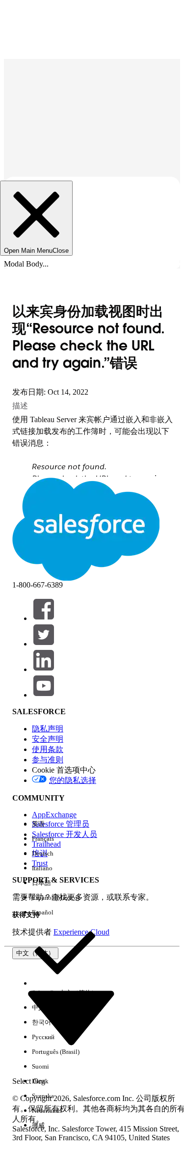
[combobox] (71, 1016)
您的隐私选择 (72, 780)
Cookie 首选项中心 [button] (64, 770)
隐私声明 (47, 729)
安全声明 (47, 739)
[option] (65, 824)
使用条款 (47, 749)
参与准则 (47, 759)
